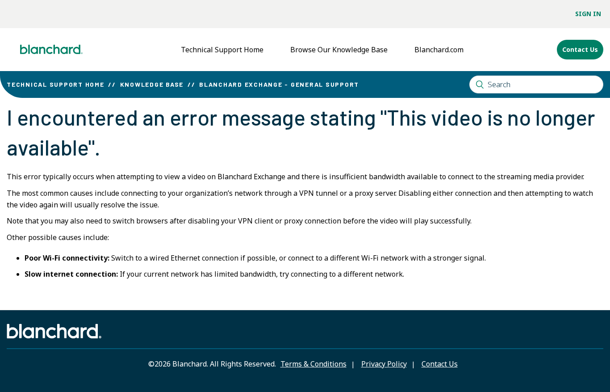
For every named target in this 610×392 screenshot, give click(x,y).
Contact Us (580, 49)
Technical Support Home (222, 50)
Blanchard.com (439, 50)
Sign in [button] (588, 13)
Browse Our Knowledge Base (339, 50)
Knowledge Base (152, 84)
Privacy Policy (384, 364)
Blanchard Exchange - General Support (279, 84)
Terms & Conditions (313, 364)
